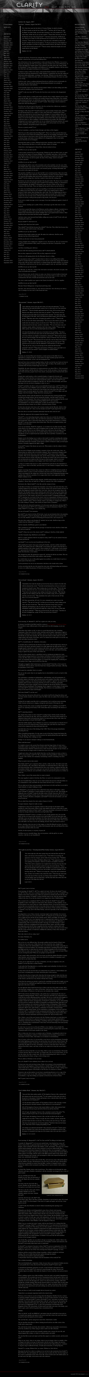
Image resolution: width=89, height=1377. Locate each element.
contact (87, 1374)
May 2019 (6, 121)
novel (73, 7)
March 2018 (7, 148)
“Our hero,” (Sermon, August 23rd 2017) (29, 24)
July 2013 (6, 252)
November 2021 (8, 65)
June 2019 (6, 119)
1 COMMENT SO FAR (23, 296)
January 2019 (7, 128)
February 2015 (8, 219)
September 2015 (8, 204)
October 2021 (7, 68)
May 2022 (6, 55)
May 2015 (6, 213)
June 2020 (6, 95)
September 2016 (8, 179)
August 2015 (7, 206)
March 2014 (7, 235)
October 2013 (7, 246)
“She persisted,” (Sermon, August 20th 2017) (30, 302)
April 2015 (7, 215)
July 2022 (6, 51)
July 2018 (6, 140)
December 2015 (8, 198)
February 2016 (8, 194)
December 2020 (8, 86)
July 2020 (6, 92)
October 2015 (7, 202)
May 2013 (6, 256)
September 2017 (8, 161)
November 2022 (8, 45)
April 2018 (7, 146)
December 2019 (8, 107)
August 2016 (7, 182)
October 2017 (7, 159)
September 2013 (8, 248)
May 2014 (6, 231)
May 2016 (6, 188)
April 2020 (7, 99)
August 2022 (7, 49)
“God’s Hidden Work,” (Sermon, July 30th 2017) (31, 1090)
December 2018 (8, 130)
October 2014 (7, 227)
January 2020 (7, 105)
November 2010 (8, 260)
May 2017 (6, 167)
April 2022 (7, 57)
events (67, 7)
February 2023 (8, 39)
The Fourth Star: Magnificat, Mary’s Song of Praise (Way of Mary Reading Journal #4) (81, 77)
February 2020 (8, 103)
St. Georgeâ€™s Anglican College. (57, 624)
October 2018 (7, 134)
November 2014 (8, 225)
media (61, 7)
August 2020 (7, 90)
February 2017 (8, 171)
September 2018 (8, 136)
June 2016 (6, 186)
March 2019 (7, 126)
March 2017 (7, 169)
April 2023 (7, 36)
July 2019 (6, 117)
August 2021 (7, 72)
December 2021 (8, 63)
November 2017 (8, 157)
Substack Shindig (79, 27)
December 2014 (8, 223)
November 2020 (8, 88)
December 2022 (8, 43)
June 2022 (6, 53)
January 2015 (7, 221)
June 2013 (6, 254)
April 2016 (7, 190)
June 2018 (6, 142)
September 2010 (8, 262)
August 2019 (7, 115)
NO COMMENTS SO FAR (24, 574)
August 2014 (7, 229)
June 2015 (6, 211)
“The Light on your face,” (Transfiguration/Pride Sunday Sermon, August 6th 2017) (41, 850)
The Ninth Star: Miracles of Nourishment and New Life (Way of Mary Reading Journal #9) (82, 44)
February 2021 (8, 82)
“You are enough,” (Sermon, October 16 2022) (80, 133)
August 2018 (7, 138)
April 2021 (7, 78)
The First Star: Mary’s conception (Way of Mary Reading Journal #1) (82, 107)
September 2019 (8, 113)
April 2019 (7, 124)
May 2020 (6, 97)
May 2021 (6, 76)
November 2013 (8, 244)
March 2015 (7, 217)
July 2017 (6, 165)
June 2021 (6, 74)
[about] (53, 7)
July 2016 (6, 184)
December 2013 (8, 242)
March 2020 (7, 101)
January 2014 (7, 240)
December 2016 (8, 173)
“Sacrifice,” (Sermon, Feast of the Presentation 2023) (81, 38)
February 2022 (8, 61)
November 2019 (8, 109)
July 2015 (6, 208)
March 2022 (7, 59)
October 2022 (7, 47)
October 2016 (7, 177)
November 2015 (8, 200)
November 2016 (8, 175)
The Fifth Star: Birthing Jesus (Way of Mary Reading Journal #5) (81, 71)
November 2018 (8, 132)
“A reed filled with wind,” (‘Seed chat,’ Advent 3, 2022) (82, 91)
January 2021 (7, 84)
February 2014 (8, 238)
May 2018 (6, 144)
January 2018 (7, 153)
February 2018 (8, 150)
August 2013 (7, 250)
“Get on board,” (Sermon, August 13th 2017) (30, 580)
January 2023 (7, 41)
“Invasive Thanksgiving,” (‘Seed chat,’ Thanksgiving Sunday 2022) (82, 140)
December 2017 (8, 155)
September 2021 (8, 70)
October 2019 (7, 111)
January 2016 (7, 196)
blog (47, 7)
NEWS (5, 27)
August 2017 (7, 163)
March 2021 (7, 80)
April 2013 (7, 258)
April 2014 (7, 233)
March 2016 (7, 192)
